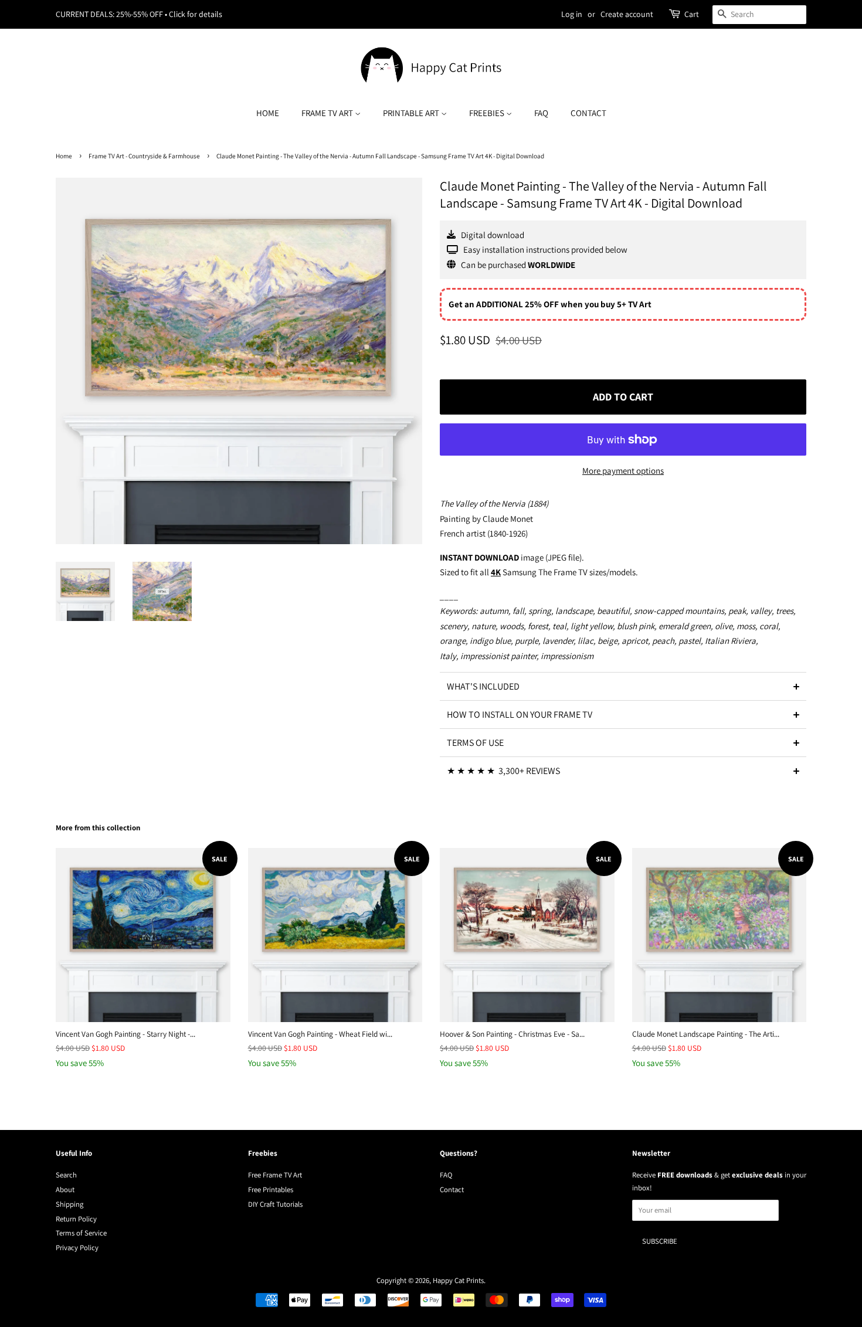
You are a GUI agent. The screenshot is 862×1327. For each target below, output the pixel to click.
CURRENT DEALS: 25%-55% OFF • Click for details (139, 14)
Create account (626, 14)
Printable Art (412, 112)
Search (66, 1175)
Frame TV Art (328, 112)
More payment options (623, 470)
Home (267, 112)
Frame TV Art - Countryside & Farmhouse (144, 156)
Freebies (487, 112)
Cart (691, 14)
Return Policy (76, 1219)
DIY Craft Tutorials (275, 1204)
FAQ (541, 112)
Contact (588, 112)
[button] (623, 686)
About (65, 1189)
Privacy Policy (77, 1248)
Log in (571, 14)
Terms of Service (81, 1233)
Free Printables (270, 1189)
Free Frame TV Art (275, 1175)
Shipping (69, 1204)
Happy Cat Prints (458, 1280)
